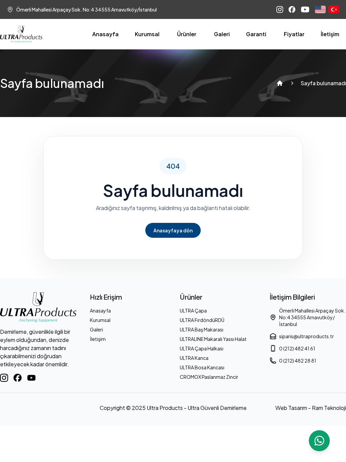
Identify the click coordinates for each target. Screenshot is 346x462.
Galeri (222, 34)
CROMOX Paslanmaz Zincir (209, 377)
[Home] (279, 83)
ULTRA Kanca (194, 358)
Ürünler (186, 34)
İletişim (330, 34)
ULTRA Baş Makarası (201, 329)
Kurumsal (147, 34)
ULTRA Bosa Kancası (202, 367)
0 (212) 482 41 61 (297, 348)
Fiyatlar (294, 34)
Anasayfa (105, 34)
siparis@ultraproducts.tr (306, 336)
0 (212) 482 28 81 (297, 360)
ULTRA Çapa (193, 310)
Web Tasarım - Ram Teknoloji (310, 407)
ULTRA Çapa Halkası (201, 348)
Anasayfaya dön (173, 230)
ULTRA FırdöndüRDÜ (202, 320)
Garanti (256, 34)
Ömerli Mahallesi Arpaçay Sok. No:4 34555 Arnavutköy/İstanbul (312, 317)
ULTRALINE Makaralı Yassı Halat (213, 339)
